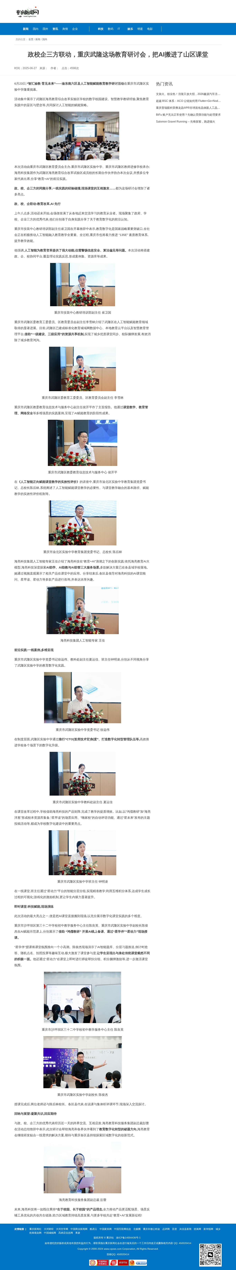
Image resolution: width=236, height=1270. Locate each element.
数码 (110, 28)
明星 (140, 28)
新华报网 (208, 1229)
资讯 (55, 28)
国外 (45, 28)
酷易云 (93, 1229)
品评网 (166, 1229)
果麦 (77, 1232)
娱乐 (130, 28)
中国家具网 (106, 1229)
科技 (100, 28)
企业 (75, 28)
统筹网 (197, 1229)
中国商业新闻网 (78, 1229)
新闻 (26, 28)
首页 (31, 39)
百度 (174, 1229)
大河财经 (49, 1229)
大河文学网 (62, 1229)
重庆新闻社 (35, 1229)
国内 (35, 28)
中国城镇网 (50, 1232)
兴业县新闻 (185, 1229)
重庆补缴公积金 (151, 1229)
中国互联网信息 (122, 1229)
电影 (150, 28)
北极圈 (137, 1229)
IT (119, 28)
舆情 (65, 28)
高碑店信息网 (65, 1232)
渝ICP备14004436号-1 (128, 1237)
